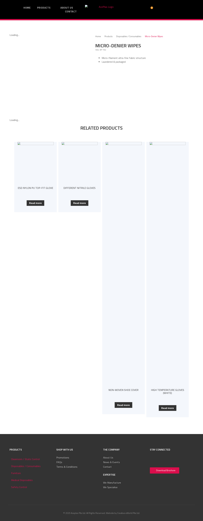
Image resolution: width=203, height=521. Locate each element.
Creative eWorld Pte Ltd (128, 513)
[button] (131, 9)
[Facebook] (153, 459)
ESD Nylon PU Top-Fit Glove (35, 188)
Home (98, 36)
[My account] (138, 9)
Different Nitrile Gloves (79, 188)
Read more (35, 203)
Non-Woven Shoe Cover (123, 390)
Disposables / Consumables (128, 36)
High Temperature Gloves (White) (167, 391)
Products (109, 36)
